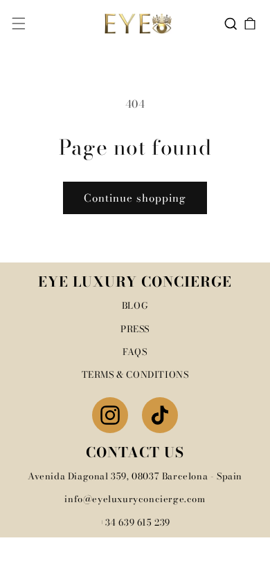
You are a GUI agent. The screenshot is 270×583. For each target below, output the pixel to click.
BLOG (135, 305)
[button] (18, 23)
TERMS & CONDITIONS (135, 374)
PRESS (135, 329)
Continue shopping (135, 198)
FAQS (135, 352)
